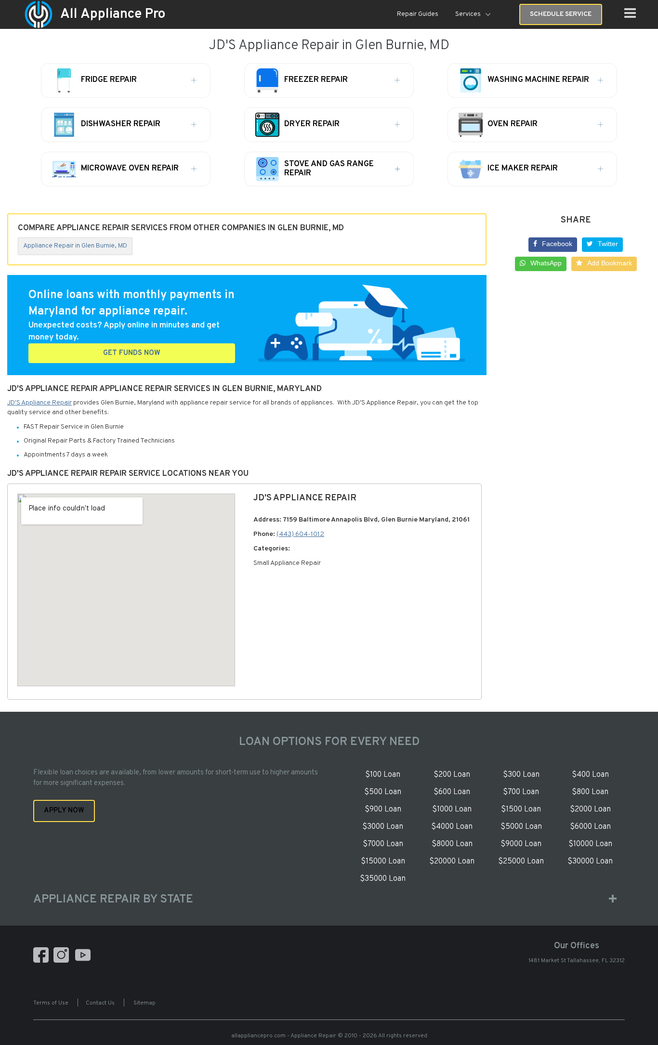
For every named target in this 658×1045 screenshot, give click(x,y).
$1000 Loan (452, 809)
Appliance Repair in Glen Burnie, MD (75, 246)
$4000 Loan (452, 827)
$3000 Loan (382, 827)
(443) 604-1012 (300, 534)
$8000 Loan (452, 844)
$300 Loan (521, 775)
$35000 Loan (383, 879)
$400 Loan (590, 775)
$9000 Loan (520, 844)
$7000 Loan (383, 844)
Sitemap (144, 1003)
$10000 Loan (590, 844)
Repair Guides (417, 14)
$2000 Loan (590, 809)
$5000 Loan (521, 827)
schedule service (561, 14)
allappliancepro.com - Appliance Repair (283, 1036)
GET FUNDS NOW (131, 353)
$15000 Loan (383, 861)
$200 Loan (452, 775)
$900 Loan (383, 809)
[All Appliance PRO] (38, 15)
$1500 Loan (521, 809)
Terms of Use (50, 1003)
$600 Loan (452, 792)
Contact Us (100, 1003)
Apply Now (64, 810)
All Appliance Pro (112, 14)
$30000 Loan (590, 861)
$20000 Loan (451, 861)
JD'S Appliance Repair (39, 403)
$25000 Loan (521, 861)
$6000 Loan (590, 827)
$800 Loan (590, 792)
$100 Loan (382, 775)
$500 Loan (382, 792)
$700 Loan (521, 792)
